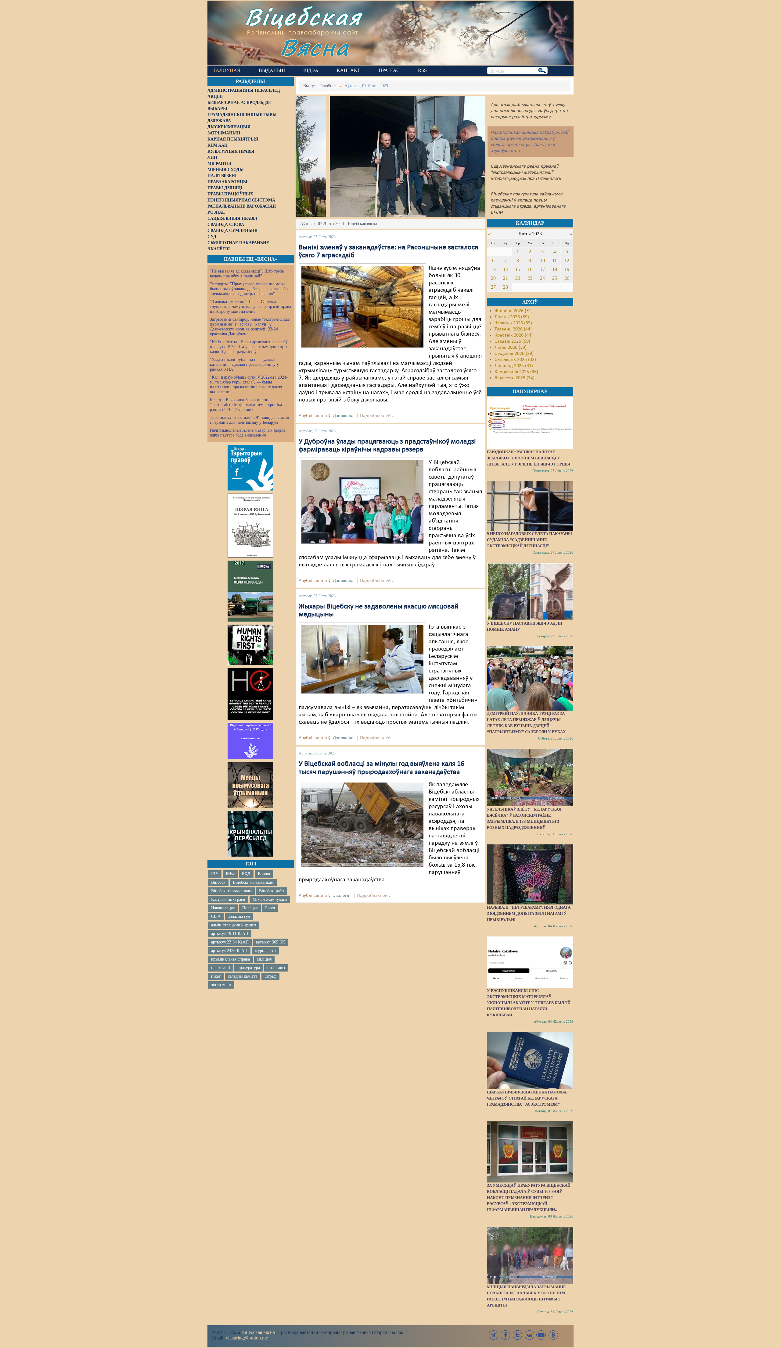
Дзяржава (343, 415)
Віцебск (218, 882)
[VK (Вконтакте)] (529, 1335)
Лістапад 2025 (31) (514, 365)
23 (529, 278)
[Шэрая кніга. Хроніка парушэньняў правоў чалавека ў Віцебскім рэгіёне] (250, 525)
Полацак (250, 908)
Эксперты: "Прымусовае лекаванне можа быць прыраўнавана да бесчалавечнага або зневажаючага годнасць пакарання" (249, 289)
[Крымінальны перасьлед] (250, 833)
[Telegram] (493, 1335)
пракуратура (248, 967)
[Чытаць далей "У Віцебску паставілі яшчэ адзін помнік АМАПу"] (530, 591)
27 (493, 287)
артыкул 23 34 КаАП (230, 942)
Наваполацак (223, 908)
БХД (246, 874)
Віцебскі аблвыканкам (253, 882)
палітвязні (220, 967)
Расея (270, 908)
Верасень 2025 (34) (514, 378)
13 (493, 269)
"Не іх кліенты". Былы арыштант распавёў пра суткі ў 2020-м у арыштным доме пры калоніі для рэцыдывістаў (249, 347)
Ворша (264, 874)
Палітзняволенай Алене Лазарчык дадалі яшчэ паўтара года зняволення (247, 432)
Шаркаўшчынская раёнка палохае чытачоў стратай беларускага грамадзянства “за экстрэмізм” (527, 1098)
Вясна (314, 47)
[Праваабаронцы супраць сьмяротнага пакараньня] (250, 693)
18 (554, 269)
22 (517, 278)
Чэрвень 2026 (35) (513, 323)
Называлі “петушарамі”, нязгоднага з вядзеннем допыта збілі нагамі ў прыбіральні (528, 913)
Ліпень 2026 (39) (512, 317)
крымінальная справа (230, 959)
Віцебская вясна (258, 1332)
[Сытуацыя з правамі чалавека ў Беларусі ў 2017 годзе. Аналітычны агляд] (250, 740)
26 (566, 278)
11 (554, 260)
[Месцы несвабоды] (250, 591)
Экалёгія (342, 895)
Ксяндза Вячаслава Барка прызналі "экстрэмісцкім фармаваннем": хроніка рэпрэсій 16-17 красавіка (246, 405)
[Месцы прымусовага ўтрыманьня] (250, 785)
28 (505, 287)
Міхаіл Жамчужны (270, 899)
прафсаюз (276, 967)
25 (554, 278)
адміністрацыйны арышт (233, 925)
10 (542, 260)
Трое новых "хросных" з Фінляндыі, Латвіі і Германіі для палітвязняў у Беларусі (249, 420)
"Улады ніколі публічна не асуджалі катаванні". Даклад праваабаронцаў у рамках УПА (244, 364)
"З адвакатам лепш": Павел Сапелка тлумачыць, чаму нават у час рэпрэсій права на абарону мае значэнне (250, 306)
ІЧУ (214, 874)
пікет (216, 976)
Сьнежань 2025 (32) (515, 359)
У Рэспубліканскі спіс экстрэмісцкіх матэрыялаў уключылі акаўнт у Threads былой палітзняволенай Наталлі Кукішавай (528, 1002)
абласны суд (239, 916)
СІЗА (216, 916)
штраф (270, 976)
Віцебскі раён (271, 891)
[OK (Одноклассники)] (553, 1335)
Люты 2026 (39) (511, 347)
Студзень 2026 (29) (514, 353)
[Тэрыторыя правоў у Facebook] (250, 467)
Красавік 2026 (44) (514, 335)
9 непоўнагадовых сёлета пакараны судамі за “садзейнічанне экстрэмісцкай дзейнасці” (529, 539)
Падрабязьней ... (378, 415)
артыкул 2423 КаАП (229, 950)
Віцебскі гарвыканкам (231, 891)
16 (529, 269)
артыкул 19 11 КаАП (229, 933)
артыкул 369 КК (270, 942)
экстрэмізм (221, 984)
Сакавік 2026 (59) (512, 341)
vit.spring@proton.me (247, 1337)
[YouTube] (541, 1335)
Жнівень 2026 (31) (514, 310)
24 (542, 278)
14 (505, 269)
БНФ (230, 874)
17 (542, 269)
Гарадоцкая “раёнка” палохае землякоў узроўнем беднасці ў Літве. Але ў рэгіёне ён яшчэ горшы (528, 458)
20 (493, 278)
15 (517, 269)
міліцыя (264, 959)
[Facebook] (505, 1335)
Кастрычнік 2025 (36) (516, 371)
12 (566, 260)
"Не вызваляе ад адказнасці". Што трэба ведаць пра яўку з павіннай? (247, 273)
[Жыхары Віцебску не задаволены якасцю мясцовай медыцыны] (362, 659)
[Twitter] (517, 1335)
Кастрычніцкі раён (228, 899)
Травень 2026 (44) (513, 329)
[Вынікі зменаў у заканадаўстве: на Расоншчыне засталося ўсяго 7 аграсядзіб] (362, 306)
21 (505, 278)
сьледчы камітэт (242, 976)
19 (566, 269)
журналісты (265, 950)
